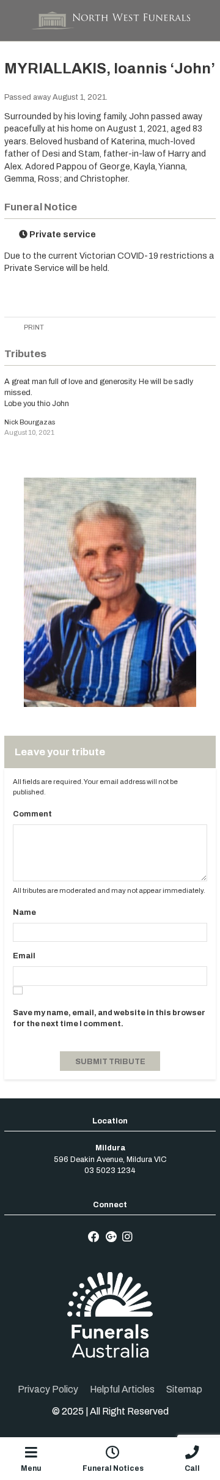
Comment (32, 814)
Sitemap (184, 1389)
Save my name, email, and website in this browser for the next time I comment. (109, 1018)
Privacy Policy (48, 1389)
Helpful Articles (122, 1389)
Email (24, 956)
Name (24, 912)
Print (33, 327)
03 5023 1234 (110, 1170)
